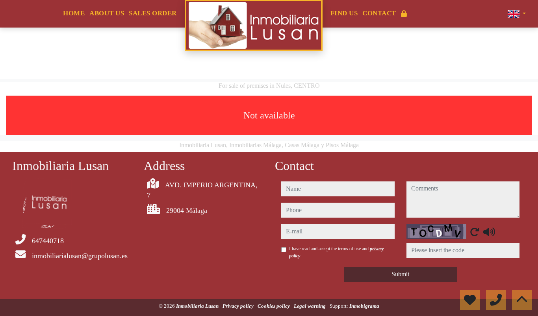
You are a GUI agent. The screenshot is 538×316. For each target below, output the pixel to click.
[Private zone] (404, 14)
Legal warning (310, 306)
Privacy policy (239, 306)
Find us (344, 13)
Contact (379, 13)
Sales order (153, 13)
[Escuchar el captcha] (489, 232)
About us (106, 13)
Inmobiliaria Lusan (198, 306)
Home (74, 13)
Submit (400, 274)
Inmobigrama (364, 306)
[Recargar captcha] (474, 232)
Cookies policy (274, 306)
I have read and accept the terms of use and (336, 252)
